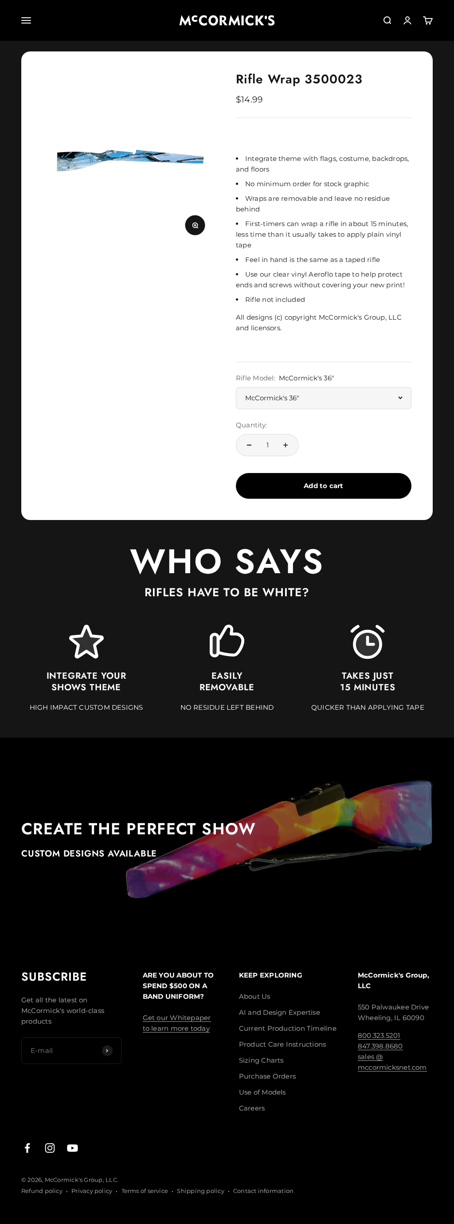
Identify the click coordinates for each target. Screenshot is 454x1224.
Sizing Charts (261, 1060)
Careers (252, 1108)
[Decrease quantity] (249, 445)
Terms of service (144, 1190)
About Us (254, 996)
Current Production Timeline (288, 1028)
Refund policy (42, 1190)
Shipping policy (200, 1190)
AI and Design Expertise (279, 1012)
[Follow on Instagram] (50, 1148)
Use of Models (262, 1092)
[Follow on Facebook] (27, 1148)
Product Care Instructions (282, 1044)
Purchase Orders (267, 1076)
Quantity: (251, 425)
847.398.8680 (380, 1046)
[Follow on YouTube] (72, 1148)
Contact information (263, 1190)
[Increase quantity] (285, 445)
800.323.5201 (379, 1035)
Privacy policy (91, 1190)
